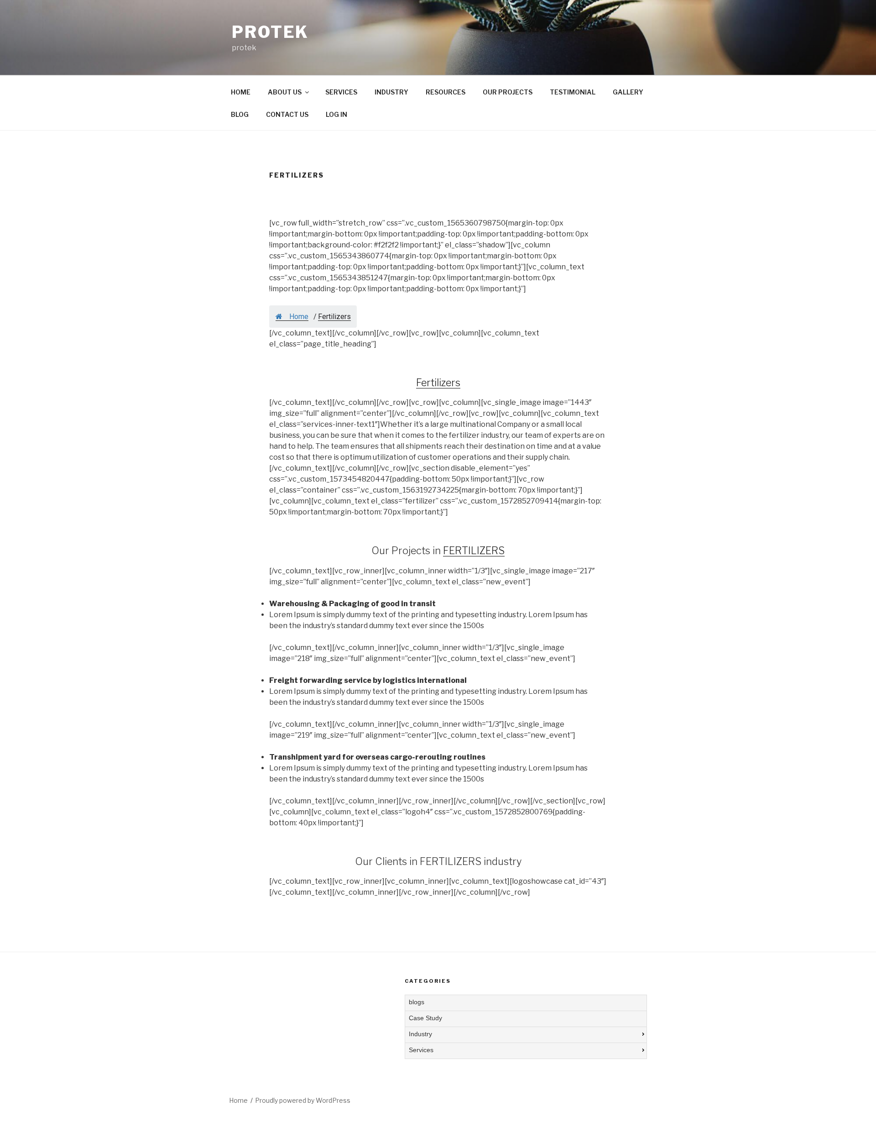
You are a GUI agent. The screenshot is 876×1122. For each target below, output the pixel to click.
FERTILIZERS (474, 550)
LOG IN (336, 114)
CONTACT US (287, 114)
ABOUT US (285, 92)
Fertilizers (438, 382)
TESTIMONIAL (572, 92)
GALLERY (628, 92)
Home (297, 316)
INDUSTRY (391, 92)
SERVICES (341, 92)
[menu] (526, 1027)
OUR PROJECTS (507, 92)
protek (270, 32)
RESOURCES (445, 92)
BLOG (240, 114)
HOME (240, 92)
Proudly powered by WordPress (302, 1100)
